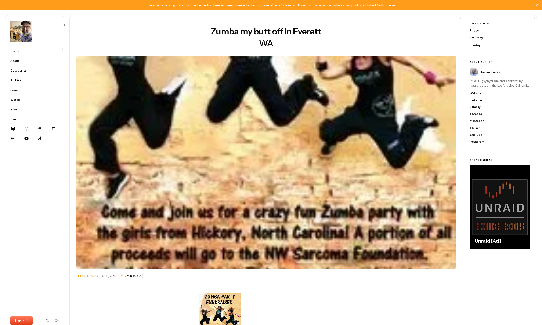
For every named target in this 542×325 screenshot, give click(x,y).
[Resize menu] (64, 25)
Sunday (475, 45)
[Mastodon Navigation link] (40, 129)
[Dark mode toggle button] (57, 320)
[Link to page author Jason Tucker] (474, 72)
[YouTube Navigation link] (26, 138)
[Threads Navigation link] (13, 138)
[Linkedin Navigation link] (53, 129)
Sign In (20, 320)
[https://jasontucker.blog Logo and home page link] (21, 31)
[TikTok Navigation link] (40, 138)
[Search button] (47, 320)
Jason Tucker (87, 276)
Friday (474, 30)
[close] (537, 5)
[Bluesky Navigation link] (13, 129)
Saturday (476, 38)
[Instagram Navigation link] (26, 129)
